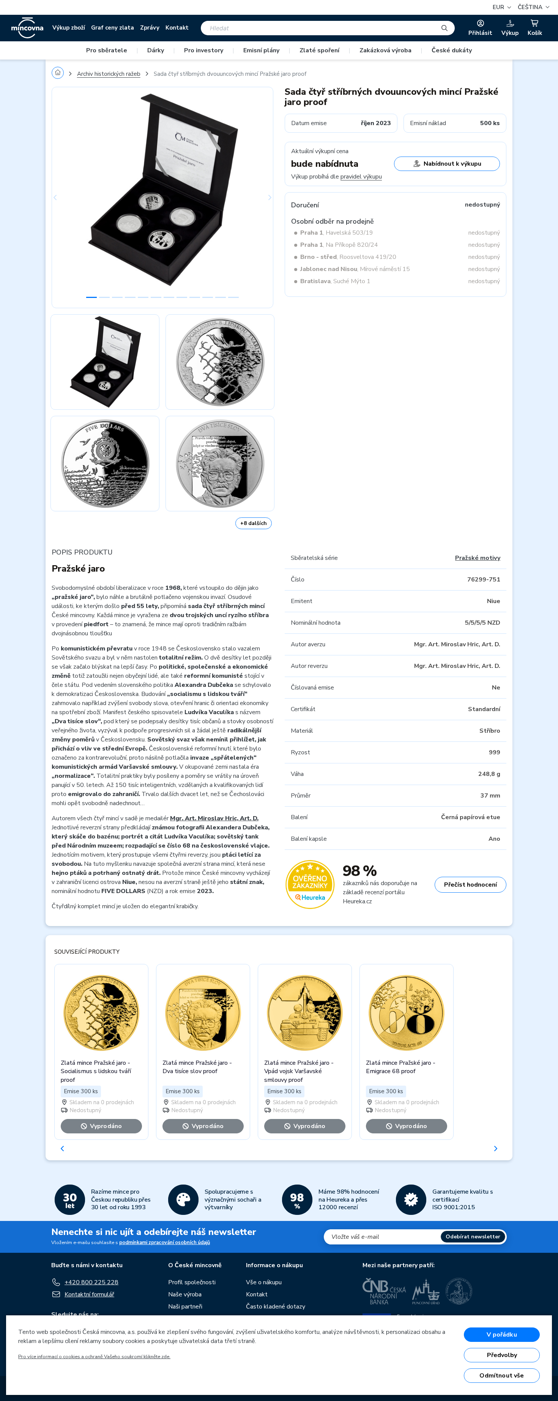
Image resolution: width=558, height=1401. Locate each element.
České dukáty (452, 50)
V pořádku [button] (502, 1334)
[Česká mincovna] (27, 28)
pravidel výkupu (361, 176)
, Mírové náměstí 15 (355, 269)
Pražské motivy (477, 558)
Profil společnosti (192, 1282)
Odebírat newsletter (473, 1236)
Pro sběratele (106, 50)
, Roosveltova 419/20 (348, 257)
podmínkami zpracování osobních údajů (164, 1242)
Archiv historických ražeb (108, 74)
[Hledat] (444, 28)
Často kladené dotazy (275, 1306)
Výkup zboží (68, 27)
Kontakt (177, 27)
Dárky (155, 50)
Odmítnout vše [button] (501, 1375)
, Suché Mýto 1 (335, 281)
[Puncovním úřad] (426, 1291)
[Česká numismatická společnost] (459, 1291)
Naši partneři (185, 1306)
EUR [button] (499, 7)
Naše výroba (185, 1294)
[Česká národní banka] (384, 1291)
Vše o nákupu (264, 1282)
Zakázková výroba (385, 50)
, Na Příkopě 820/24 (339, 245)
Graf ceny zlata (112, 27)
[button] (532, 7)
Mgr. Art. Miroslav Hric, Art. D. (214, 818)
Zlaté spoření (319, 50)
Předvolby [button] (502, 1355)
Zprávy (149, 27)
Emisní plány (261, 50)
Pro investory (203, 50)
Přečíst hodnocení (470, 885)
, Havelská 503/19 (336, 233)
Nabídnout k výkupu (452, 164)
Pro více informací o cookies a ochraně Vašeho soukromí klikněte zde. (94, 1356)
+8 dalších (253, 523)
